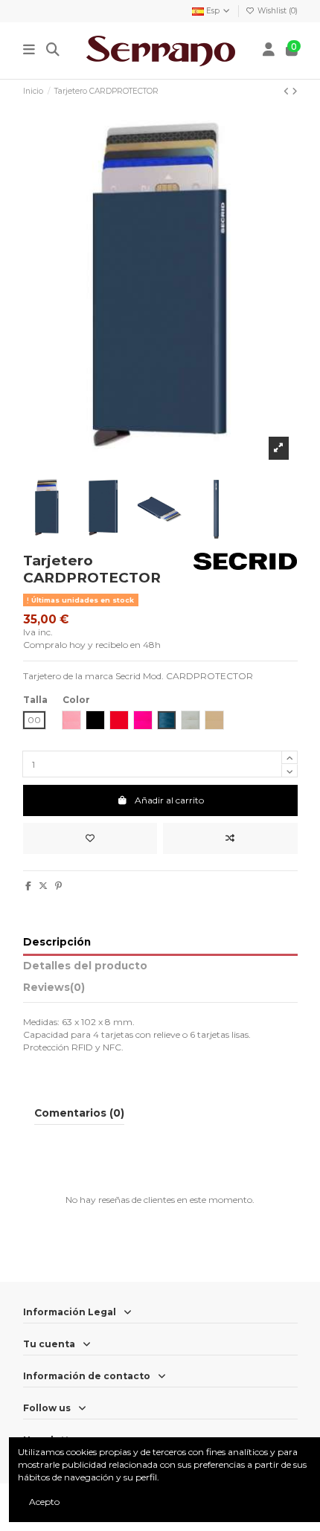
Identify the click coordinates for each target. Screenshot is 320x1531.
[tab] (160, 990)
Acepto (44, 1501)
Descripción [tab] (57, 942)
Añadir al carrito (169, 800)
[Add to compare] (230, 838)
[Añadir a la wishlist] (90, 838)
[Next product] (295, 91)
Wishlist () (276, 11)
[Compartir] (28, 885)
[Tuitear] (43, 885)
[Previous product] (288, 91)
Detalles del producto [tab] (85, 966)
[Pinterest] (58, 885)
